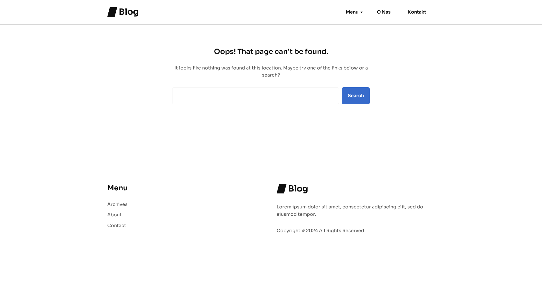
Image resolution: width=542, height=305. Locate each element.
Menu (352, 12)
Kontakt (417, 12)
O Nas (384, 12)
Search (356, 96)
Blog (129, 11)
